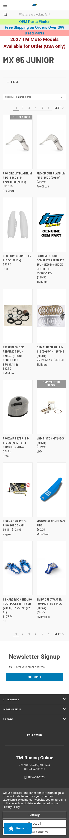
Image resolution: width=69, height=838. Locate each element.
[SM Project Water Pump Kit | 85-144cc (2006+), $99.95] (51, 568)
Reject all (34, 823)
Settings (34, 815)
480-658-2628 (36, 777)
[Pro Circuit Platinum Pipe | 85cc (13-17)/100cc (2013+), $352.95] (18, 142)
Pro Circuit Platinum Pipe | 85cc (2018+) (51, 176)
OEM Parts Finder (34, 21)
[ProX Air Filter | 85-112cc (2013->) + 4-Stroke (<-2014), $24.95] (18, 407)
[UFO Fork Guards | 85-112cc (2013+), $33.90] (18, 224)
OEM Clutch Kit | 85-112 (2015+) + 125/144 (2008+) (50, 352)
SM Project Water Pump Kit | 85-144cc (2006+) (49, 604)
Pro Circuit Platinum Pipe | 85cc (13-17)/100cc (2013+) (17, 178)
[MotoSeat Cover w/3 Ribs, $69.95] (51, 489)
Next (57, 107)
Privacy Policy (11, 807)
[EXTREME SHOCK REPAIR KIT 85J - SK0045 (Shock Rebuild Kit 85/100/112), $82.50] (18, 315)
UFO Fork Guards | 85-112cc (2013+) (17, 258)
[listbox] (39, 97)
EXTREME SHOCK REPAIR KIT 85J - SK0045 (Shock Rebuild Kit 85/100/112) (13, 356)
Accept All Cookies (34, 832)
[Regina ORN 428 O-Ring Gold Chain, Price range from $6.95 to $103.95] (18, 489)
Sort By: (9, 96)
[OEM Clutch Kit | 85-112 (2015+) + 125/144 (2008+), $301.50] (51, 315)
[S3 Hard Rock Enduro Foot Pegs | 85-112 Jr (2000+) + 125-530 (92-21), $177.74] (18, 568)
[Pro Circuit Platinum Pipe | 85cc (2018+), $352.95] (51, 142)
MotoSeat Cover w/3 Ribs (51, 523)
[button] (34, 82)
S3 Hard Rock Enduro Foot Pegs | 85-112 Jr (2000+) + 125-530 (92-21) (17, 606)
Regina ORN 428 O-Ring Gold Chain (15, 523)
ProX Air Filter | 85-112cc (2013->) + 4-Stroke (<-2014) (16, 443)
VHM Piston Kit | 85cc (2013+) (51, 441)
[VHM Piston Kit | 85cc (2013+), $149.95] (51, 407)
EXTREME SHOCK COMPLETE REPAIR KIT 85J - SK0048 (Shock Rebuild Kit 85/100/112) (50, 264)
